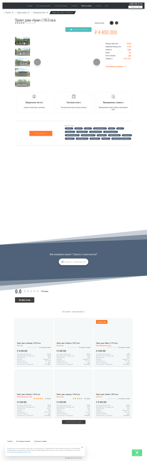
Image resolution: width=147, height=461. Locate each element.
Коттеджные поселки (43, 6)
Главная (29, 6)
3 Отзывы (87, 398)
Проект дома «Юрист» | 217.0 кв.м (107, 343)
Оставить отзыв (45, 347)
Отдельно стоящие (61, 6)
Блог (106, 6)
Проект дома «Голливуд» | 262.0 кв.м (29, 343)
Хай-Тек (20, 345)
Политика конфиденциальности (19, 452)
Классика (60, 345)
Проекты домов (86, 6)
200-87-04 (135, 4)
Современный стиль (103, 345)
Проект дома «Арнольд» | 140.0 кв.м (68, 394)
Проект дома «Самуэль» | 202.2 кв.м (68, 343)
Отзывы (98, 6)
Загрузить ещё (74, 422)
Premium (74, 6)
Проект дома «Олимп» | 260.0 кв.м (107, 394)
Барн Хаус (60, 397)
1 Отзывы (47, 398)
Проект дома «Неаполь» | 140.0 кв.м (28, 394)
